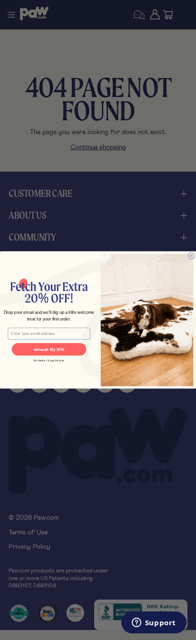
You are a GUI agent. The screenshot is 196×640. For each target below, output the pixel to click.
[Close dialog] (191, 256)
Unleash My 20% (49, 349)
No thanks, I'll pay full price (49, 360)
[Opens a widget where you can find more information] (153, 623)
